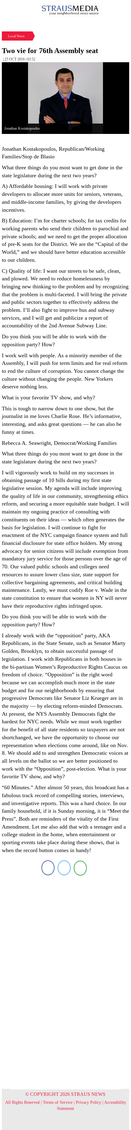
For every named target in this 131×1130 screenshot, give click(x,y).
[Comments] (80, 867)
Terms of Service (58, 1102)
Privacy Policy (88, 1102)
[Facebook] (48, 867)
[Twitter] (64, 867)
